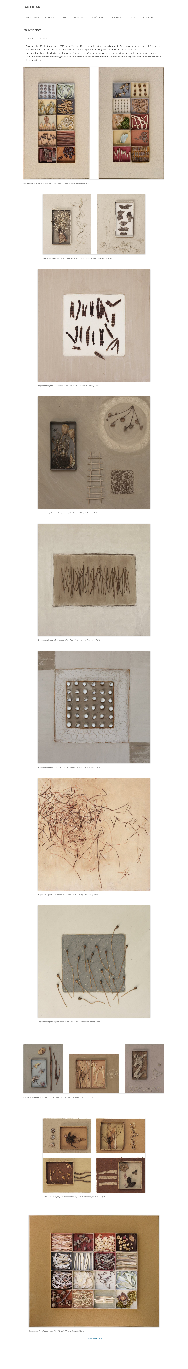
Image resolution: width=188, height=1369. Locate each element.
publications (116, 17)
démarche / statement (56, 17)
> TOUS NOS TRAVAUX (94, 1339)
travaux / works (31, 17)
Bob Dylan (148, 17)
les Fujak (32, 7)
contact (133, 17)
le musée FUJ (96, 17)
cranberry (78, 17)
